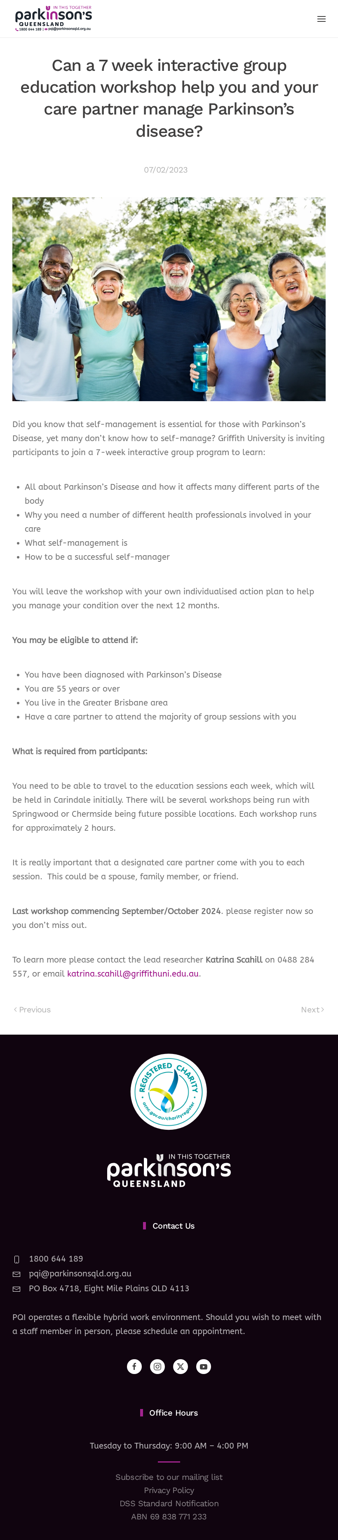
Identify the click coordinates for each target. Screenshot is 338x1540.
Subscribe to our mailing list (169, 1477)
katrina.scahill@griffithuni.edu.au (133, 974)
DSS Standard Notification (169, 1503)
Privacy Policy (169, 1490)
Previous (35, 1009)
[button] (321, 19)
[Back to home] (53, 18)
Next (310, 1009)
